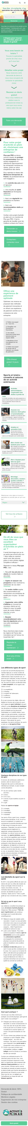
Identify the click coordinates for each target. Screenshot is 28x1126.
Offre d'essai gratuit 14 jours (13, 360)
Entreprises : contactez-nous (13, 240)
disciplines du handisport (10, 708)
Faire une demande (14, 120)
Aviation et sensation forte (16, 428)
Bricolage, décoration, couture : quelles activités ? (18, 479)
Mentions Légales (8, 1097)
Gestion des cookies (9, 1102)
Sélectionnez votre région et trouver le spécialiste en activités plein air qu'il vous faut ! (13, 497)
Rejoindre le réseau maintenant (11, 645)
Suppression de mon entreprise (13, 1099)
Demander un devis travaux (12, 229)
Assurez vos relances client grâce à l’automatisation (18, 412)
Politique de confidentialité (11, 1094)
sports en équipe (13, 805)
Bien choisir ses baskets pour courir (18, 444)
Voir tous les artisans (14, 514)
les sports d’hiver (15, 724)
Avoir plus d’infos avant (13, 657)
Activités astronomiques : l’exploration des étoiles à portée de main (13, 392)
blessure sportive (6, 1078)
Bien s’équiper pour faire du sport (18, 461)
